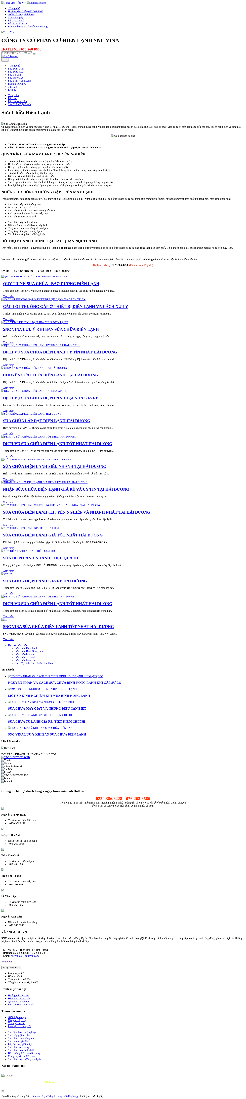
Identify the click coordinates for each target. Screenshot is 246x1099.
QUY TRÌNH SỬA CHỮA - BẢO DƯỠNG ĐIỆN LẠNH (51, 283)
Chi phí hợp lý (15, 17)
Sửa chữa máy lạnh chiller (22, 1050)
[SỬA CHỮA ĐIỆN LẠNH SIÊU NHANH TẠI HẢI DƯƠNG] (36, 459)
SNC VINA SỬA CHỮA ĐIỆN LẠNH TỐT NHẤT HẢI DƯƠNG (58, 626)
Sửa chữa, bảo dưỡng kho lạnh (24, 1059)
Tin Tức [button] (12, 86)
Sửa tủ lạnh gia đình (18, 1041)
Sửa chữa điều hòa (24, 654)
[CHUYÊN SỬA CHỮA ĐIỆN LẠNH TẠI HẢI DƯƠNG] (34, 368)
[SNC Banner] (9, 56)
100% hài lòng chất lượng (21, 14)
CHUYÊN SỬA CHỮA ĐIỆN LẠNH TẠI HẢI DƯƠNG (50, 375)
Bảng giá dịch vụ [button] (17, 83)
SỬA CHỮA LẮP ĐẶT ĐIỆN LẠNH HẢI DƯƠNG (46, 421)
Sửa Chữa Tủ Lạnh (25, 657)
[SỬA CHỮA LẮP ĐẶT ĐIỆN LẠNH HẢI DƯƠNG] (31, 413)
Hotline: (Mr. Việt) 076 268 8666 (25, 11)
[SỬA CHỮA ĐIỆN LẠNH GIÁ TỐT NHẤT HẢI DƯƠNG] (35, 528)
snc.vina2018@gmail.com (25, 955)
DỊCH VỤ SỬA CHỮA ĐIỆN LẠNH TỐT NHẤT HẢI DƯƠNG (57, 444)
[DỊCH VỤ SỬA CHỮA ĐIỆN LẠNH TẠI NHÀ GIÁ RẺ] (34, 390)
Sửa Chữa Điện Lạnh (26, 648)
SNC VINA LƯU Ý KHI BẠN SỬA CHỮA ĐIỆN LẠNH (51, 329)
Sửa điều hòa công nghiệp (22, 1032)
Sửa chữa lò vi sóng (18, 1047)
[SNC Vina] (8, 32)
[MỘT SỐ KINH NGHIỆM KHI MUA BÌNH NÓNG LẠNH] (42, 689)
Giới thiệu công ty (17, 1017)
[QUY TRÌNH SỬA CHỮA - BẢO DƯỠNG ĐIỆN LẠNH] (34, 276)
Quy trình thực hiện (18, 1001)
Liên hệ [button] (12, 89)
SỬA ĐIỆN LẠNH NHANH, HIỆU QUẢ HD (41, 558)
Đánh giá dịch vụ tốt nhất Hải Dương (28, 26)
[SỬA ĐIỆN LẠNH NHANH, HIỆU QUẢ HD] (28, 551)
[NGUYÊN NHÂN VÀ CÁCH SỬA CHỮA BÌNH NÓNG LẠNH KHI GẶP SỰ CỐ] (55, 676)
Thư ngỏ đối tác (16, 1023)
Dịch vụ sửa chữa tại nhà (21, 1004)
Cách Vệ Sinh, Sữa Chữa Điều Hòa (34, 663)
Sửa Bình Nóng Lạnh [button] (19, 80)
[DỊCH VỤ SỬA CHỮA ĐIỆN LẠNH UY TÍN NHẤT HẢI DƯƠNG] (40, 345)
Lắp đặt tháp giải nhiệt (20, 1044)
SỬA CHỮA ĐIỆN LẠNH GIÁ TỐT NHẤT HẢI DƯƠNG (53, 535)
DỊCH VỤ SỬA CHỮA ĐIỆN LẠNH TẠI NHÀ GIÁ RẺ (50, 398)
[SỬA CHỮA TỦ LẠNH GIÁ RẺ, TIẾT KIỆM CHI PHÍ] (40, 715)
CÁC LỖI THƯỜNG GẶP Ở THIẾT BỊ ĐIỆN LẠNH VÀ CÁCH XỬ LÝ (65, 306)
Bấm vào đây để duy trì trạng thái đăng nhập (54, 1096)
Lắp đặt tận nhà (16, 20)
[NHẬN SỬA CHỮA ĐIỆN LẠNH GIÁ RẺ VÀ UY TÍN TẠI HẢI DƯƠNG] (44, 482)
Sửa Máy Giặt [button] (15, 77)
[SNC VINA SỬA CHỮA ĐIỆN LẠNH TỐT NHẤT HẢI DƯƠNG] (4, 619)
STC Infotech (51, 1082)
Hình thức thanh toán (19, 998)
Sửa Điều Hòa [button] (15, 71)
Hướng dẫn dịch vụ (18, 995)
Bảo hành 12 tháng (18, 23)
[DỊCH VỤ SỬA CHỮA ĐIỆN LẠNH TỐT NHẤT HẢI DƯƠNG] (38, 436)
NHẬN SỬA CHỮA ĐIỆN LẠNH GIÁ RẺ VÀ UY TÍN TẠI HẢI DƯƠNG (66, 489)
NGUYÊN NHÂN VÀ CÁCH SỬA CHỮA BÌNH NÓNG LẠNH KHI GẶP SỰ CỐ (64, 682)
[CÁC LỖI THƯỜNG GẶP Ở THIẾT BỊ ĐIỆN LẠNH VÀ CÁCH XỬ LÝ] (43, 299)
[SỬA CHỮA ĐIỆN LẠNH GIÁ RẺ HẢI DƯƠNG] (6, 573)
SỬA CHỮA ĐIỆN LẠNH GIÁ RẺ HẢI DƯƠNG (45, 581)
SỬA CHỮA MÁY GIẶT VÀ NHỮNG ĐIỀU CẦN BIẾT (47, 708)
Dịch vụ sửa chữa (17, 645)
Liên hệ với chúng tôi (19, 1026)
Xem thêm (8, 296)
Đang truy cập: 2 (11, 967)
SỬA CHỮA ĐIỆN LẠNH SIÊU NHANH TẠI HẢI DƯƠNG (54, 466)
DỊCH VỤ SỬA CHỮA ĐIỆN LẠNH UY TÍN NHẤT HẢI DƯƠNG (60, 352)
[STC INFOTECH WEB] (15, 757)
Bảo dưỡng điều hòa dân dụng (24, 1053)
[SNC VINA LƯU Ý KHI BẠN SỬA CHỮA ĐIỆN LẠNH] (34, 322)
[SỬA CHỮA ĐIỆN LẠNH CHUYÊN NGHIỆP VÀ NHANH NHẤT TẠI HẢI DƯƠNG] (51, 505)
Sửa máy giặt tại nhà (19, 1035)
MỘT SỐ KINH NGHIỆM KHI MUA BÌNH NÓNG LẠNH (49, 695)
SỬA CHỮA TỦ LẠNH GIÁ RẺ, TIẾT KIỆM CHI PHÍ (46, 721)
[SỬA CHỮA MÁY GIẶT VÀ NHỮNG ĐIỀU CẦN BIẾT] (41, 702)
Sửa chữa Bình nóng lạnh (21, 1038)
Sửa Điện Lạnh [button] (16, 68)
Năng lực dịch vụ (17, 1020)
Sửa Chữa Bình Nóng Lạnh (29, 651)
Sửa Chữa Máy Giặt (25, 660)
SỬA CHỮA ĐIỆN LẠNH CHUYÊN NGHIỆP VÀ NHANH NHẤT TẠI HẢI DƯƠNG (76, 512)
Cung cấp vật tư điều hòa (21, 1056)
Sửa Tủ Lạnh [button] (15, 74)
